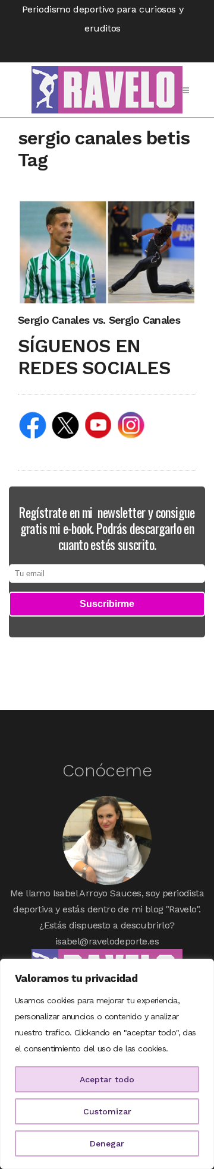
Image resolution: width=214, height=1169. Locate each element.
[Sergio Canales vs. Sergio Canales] (107, 251)
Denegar (107, 1143)
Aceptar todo (107, 1079)
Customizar (107, 1111)
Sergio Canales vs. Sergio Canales (99, 320)
